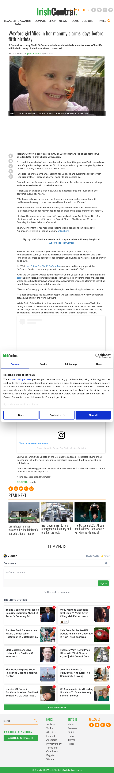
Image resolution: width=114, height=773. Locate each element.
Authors (50, 724)
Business (72, 728)
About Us (51, 732)
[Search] (108, 21)
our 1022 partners (22, 379)
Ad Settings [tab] (71, 364)
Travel (71, 739)
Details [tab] (43, 364)
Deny (21, 415)
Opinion (72, 732)
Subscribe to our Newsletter (20, 737)
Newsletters (79, 10)
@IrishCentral (34, 53)
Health (32, 481)
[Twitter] (99, 10)
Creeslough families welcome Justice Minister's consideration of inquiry (23, 529)
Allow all (93, 415)
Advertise (51, 739)
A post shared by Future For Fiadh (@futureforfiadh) (61, 448)
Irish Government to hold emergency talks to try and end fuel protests (56, 528)
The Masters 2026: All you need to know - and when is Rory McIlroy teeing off (89, 528)
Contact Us (52, 736)
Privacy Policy (54, 743)
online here (63, 230)
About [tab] (99, 364)
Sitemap (50, 759)
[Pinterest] (110, 10)
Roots (71, 743)
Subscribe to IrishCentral (61, 242)
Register (51, 755)
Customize (55, 415)
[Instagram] (105, 10)
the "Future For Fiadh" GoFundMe (43, 266)
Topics (49, 728)
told (19, 277)
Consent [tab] (15, 364)
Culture (72, 736)
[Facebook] (93, 10)
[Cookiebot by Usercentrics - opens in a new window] (98, 355)
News (71, 724)
